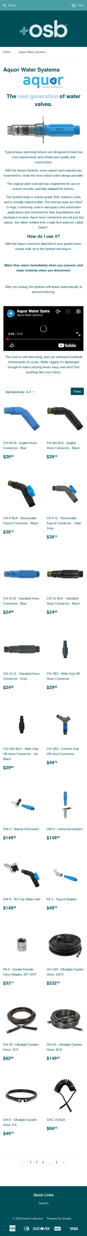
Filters (77, 391)
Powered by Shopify (59, 1218)
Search (44, 1203)
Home (6, 52)
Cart (80, 5)
